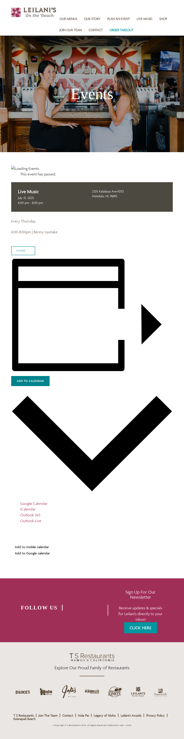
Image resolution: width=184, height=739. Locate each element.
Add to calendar (30, 380)
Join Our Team (70, 30)
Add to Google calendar (32, 553)
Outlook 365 (30, 515)
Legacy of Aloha (105, 715)
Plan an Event (118, 19)
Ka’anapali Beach (24, 719)
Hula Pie (83, 715)
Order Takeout (122, 30)
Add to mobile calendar (31, 547)
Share (21, 251)
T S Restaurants (23, 715)
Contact (96, 30)
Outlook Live (30, 521)
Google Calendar (34, 503)
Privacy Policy (155, 715)
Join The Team (48, 715)
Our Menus (68, 19)
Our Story (92, 19)
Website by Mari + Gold (119, 725)
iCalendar (28, 509)
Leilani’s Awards (131, 715)
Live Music (145, 19)
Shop (163, 19)
